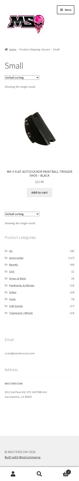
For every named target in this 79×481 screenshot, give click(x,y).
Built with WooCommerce (23, 457)
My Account (13, 474)
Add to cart (39, 192)
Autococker (16, 258)
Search (39, 474)
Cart (61, 470)
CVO (11, 271)
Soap (12, 299)
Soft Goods (16, 306)
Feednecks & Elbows (21, 285)
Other (12, 292)
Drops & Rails (17, 278)
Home (12, 49)
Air (11, 251)
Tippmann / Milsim (21, 313)
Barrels (13, 264)
